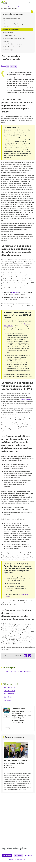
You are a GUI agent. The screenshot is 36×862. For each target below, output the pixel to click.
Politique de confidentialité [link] (17, 860)
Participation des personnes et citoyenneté (14, 38)
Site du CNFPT (8, 700)
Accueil (3, 7)
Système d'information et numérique (12, 47)
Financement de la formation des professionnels (17, 671)
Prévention (6, 41)
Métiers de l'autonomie (9, 35)
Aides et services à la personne (11, 26)
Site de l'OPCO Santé (10, 694)
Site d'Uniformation (9, 687)
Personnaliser (28, 855)
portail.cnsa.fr (16, 292)
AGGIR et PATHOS (25, 399)
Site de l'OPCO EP (9, 691)
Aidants (5, 21)
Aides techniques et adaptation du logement (14, 24)
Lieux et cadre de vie (8, 32)
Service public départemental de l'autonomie (14, 44)
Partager (15, 66)
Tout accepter (7, 855)
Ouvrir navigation (34, 2)
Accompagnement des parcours (11, 18)
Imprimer (7, 66)
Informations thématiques (14, 7)
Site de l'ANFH (8, 697)
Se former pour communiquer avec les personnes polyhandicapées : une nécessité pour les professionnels (21, 714)
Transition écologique (8, 49)
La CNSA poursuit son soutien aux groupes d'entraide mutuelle (17, 763)
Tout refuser (18, 855)
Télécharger (8, 728)
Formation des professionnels (11, 29)
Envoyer (12, 66)
